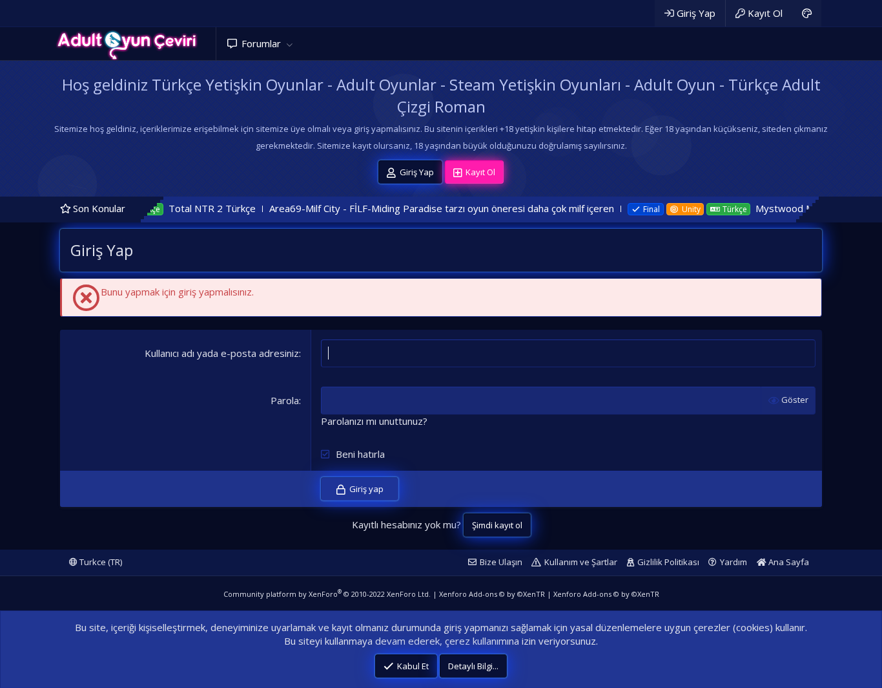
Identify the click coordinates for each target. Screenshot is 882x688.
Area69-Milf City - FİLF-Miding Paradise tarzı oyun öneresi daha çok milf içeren (416, 208)
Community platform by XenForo (327, 594)
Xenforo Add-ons (492, 594)
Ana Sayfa (787, 562)
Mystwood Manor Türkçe (787, 208)
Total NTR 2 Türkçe (187, 208)
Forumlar (261, 43)
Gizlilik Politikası (668, 562)
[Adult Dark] (806, 13)
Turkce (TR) (99, 562)
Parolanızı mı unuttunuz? (374, 420)
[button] (289, 43)
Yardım (733, 562)
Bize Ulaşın (501, 562)
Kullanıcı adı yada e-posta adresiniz (222, 353)
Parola (285, 400)
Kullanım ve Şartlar (580, 562)
